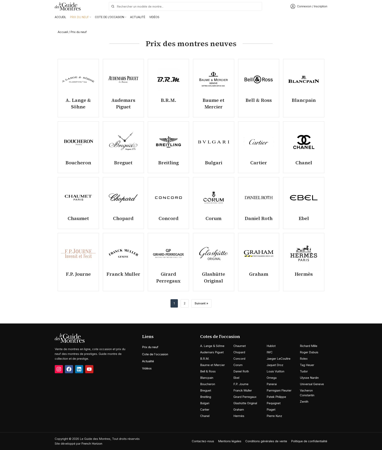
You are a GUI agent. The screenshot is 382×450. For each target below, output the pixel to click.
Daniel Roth (241, 371)
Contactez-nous (203, 441)
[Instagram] (59, 369)
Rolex (304, 358)
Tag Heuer (307, 365)
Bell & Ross (208, 371)
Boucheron (207, 384)
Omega (272, 378)
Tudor (304, 371)
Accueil (63, 32)
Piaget (271, 409)
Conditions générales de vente (266, 441)
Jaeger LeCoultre (278, 358)
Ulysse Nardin (309, 378)
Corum (238, 365)
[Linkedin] (79, 369)
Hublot (271, 346)
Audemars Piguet (212, 352)
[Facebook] (69, 369)
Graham (238, 409)
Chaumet (239, 346)
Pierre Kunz (274, 416)
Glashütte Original (245, 403)
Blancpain (206, 378)
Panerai (272, 384)
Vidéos (147, 368)
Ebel (236, 378)
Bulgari (204, 403)
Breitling (205, 397)
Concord (239, 358)
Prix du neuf (150, 347)
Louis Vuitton (275, 371)
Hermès (238, 416)
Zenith (304, 401)
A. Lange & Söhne (212, 346)
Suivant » (201, 303)
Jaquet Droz (275, 365)
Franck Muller (242, 390)
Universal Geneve (312, 384)
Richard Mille (308, 346)
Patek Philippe (276, 397)
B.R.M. (204, 358)
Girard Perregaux (244, 397)
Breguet (205, 390)
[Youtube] (89, 369)
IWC (270, 352)
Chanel (205, 416)
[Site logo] (68, 6)
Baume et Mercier (212, 365)
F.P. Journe (240, 384)
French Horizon (91, 443)
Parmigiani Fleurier (279, 390)
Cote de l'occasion (155, 354)
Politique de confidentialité (309, 441)
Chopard (239, 352)
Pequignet (274, 403)
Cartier (204, 409)
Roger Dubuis (309, 352)
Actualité (148, 361)
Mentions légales (229, 441)
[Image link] (70, 338)
